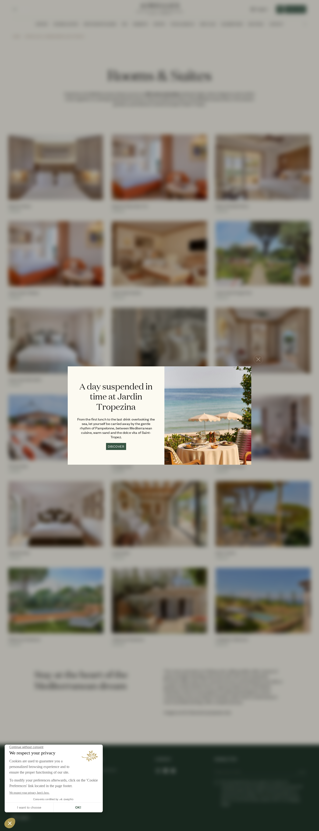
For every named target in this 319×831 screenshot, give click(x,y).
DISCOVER (116, 446)
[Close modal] (258, 359)
